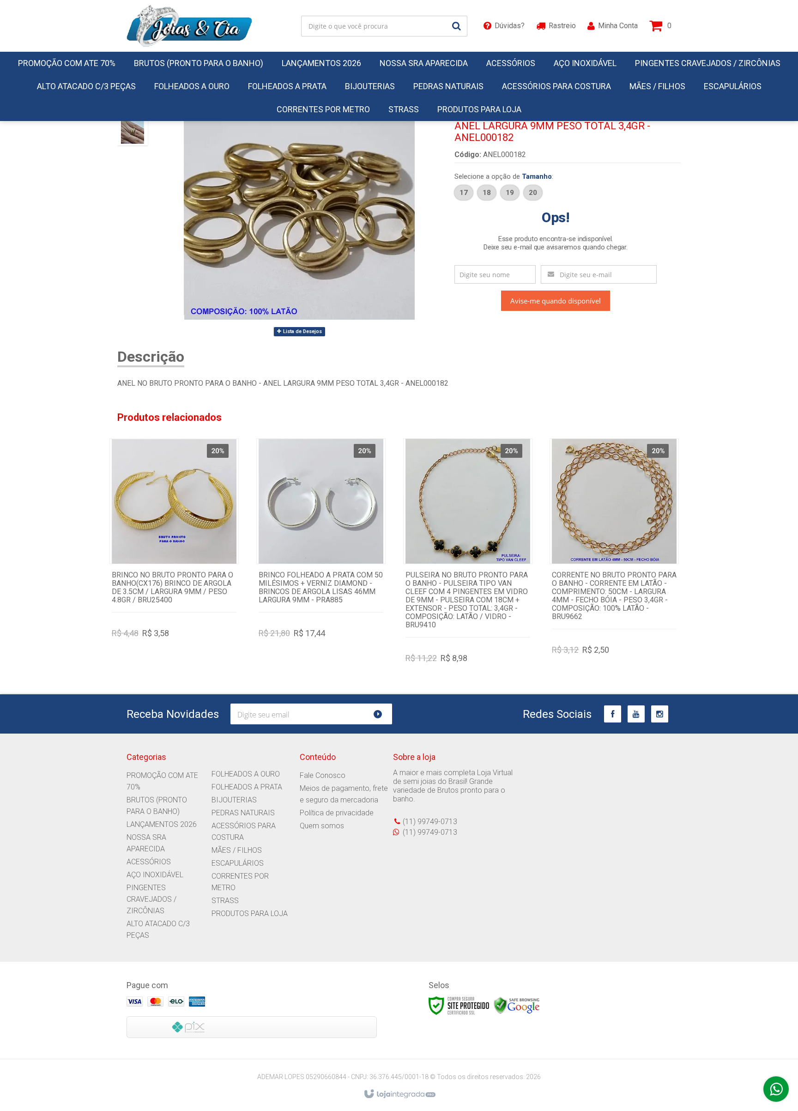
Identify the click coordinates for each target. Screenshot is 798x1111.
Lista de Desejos (302, 331)
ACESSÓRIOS (149, 861)
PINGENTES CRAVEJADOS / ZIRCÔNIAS (151, 899)
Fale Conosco (322, 775)
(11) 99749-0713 (430, 821)
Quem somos (322, 825)
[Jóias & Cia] (189, 26)
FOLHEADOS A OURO (246, 774)
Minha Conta (618, 25)
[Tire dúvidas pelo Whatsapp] (776, 1089)
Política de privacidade (337, 812)
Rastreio (562, 25)
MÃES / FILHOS (237, 850)
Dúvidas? (510, 25)
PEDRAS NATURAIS (243, 812)
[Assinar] (381, 714)
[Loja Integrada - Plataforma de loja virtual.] (399, 1094)
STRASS (225, 900)
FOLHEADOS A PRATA (247, 787)
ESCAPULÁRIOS (238, 863)
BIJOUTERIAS (234, 799)
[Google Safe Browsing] (517, 1005)
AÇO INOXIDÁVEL (155, 874)
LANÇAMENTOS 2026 (162, 824)
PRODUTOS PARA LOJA (250, 913)
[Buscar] (456, 26)
